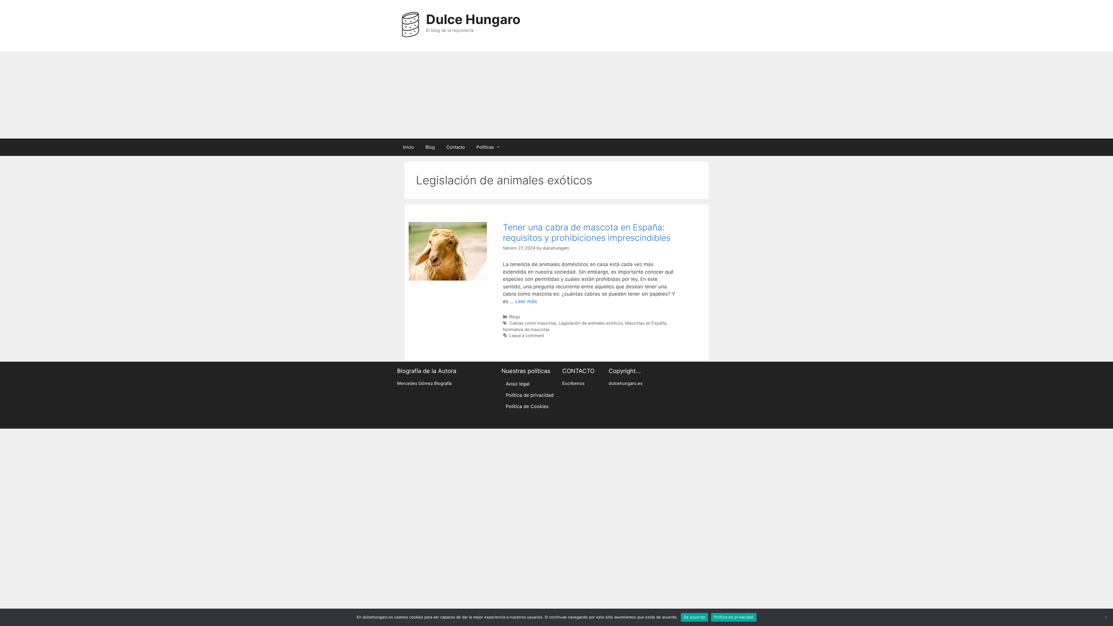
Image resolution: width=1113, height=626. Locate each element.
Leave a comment (526, 335)
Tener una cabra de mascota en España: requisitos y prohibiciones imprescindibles (586, 232)
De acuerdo (694, 617)
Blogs (514, 316)
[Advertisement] (556, 95)
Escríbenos (573, 383)
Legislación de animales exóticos (591, 323)
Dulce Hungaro (473, 19)
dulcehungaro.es (626, 383)
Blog (430, 147)
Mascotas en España (645, 323)
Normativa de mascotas (526, 329)
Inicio (408, 147)
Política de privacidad (530, 395)
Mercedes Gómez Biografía (424, 383)
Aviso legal (518, 384)
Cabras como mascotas (532, 323)
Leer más (526, 301)
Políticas (485, 147)
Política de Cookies (527, 406)
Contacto (455, 147)
